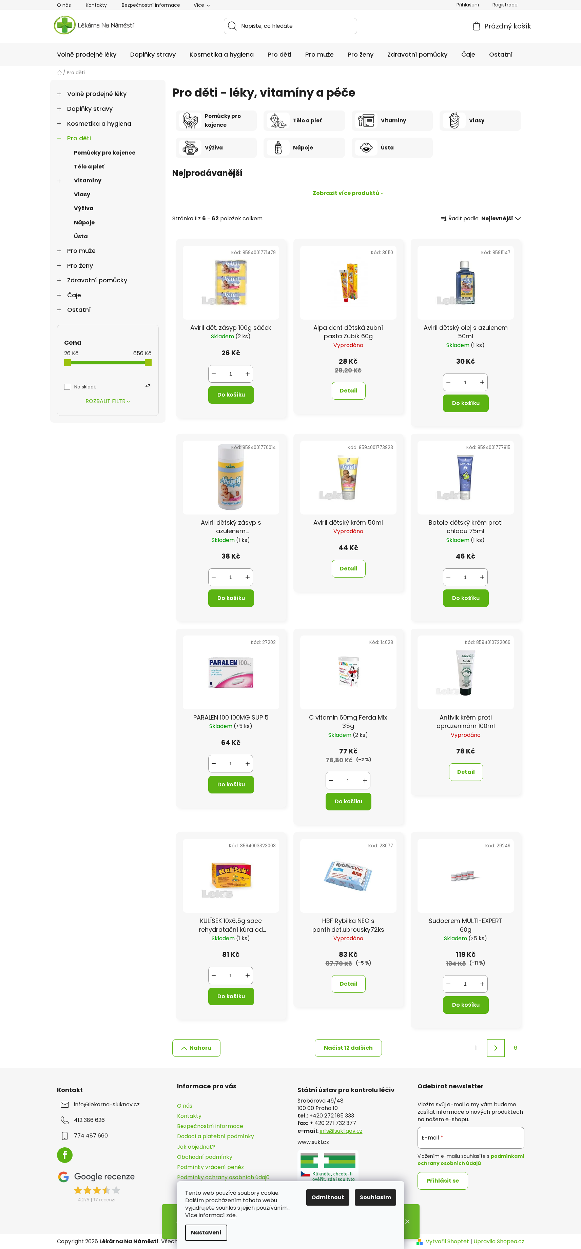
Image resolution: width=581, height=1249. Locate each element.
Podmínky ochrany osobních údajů (223, 1177)
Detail (348, 391)
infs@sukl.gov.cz (341, 1131)
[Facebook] (65, 1155)
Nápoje (84, 222)
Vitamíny (87, 180)
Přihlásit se (443, 1181)
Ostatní (79, 309)
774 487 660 (91, 1136)
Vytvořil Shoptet (447, 1241)
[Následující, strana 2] (496, 1048)
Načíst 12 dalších (348, 1048)
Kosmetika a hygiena (99, 123)
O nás (64, 5)
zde (231, 1215)
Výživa (84, 208)
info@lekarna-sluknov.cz (107, 1104)
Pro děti (79, 138)
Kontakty (96, 5)
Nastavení (206, 1232)
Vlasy (82, 194)
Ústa (81, 236)
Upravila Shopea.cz (498, 1241)
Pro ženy (80, 265)
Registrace (505, 4)
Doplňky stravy (90, 108)
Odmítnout (327, 1197)
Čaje (74, 295)
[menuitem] (86, 54)
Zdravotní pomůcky (97, 280)
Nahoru (200, 1048)
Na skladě (112, 386)
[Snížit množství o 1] (214, 373)
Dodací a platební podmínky (215, 1136)
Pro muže (81, 250)
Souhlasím (375, 1197)
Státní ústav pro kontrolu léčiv (345, 1090)
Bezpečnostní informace (151, 5)
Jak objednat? (196, 1147)
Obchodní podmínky (204, 1157)
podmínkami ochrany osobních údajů (471, 1159)
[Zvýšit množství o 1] (248, 373)
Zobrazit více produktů (346, 193)
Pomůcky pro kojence (104, 153)
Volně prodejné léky (97, 93)
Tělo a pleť (89, 166)
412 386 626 (89, 1120)
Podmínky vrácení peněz (210, 1167)
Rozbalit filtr (105, 401)
